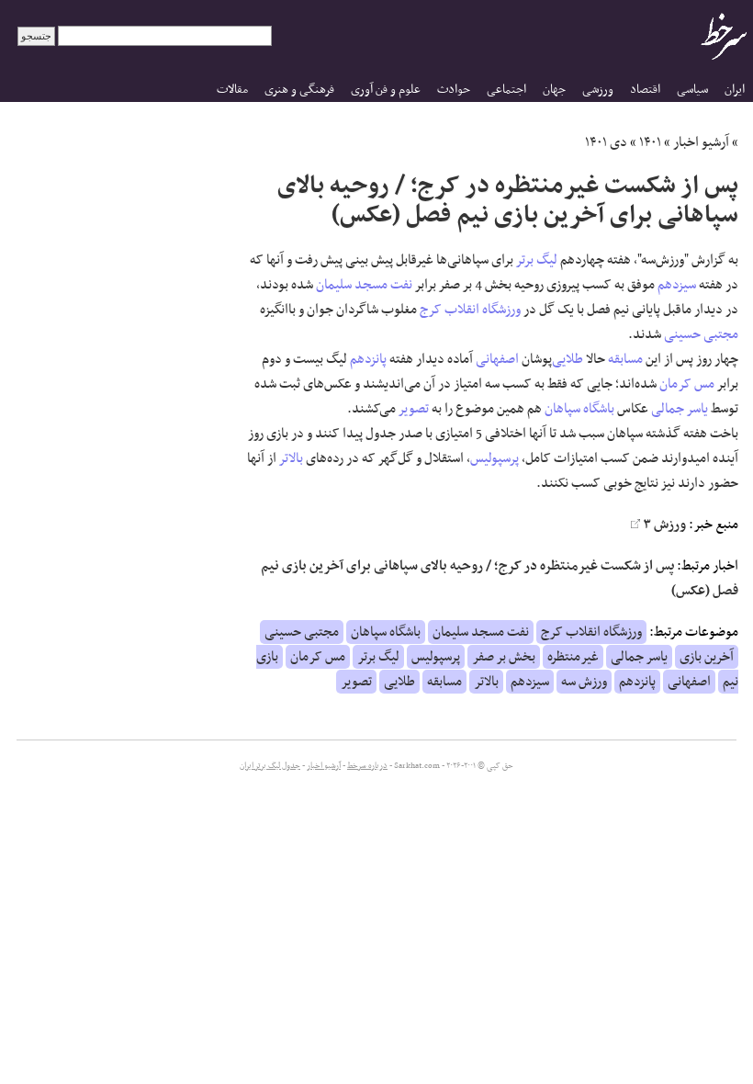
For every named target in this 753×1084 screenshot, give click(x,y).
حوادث (453, 89)
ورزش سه (584, 682)
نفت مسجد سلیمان (364, 285)
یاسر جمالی (679, 409)
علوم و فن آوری (386, 89)
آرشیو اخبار (701, 142)
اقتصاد (645, 89)
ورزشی (597, 89)
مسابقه (625, 359)
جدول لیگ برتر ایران (270, 766)
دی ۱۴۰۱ (606, 142)
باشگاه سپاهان (579, 409)
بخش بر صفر (503, 657)
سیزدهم (676, 285)
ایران (735, 89)
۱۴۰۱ (650, 142)
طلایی (567, 359)
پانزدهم (368, 359)
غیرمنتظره (573, 657)
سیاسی (692, 89)
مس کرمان (686, 384)
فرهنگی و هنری (299, 89)
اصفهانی (497, 359)
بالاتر (291, 458)
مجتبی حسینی (701, 334)
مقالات (232, 89)
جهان (554, 89)
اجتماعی (506, 89)
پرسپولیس (494, 458)
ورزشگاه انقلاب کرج (470, 310)
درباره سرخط (367, 766)
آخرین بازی (707, 657)
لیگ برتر (536, 260)
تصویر (414, 409)
